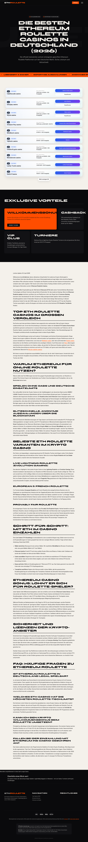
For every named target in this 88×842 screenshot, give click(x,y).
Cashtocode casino (14, 94)
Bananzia (50, 778)
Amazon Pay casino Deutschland (67, 123)
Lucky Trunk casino (14, 166)
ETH (14, 3)
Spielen (75, 2)
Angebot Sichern (13, 225)
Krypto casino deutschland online (67, 148)
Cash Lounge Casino (23, 771)
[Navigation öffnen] (82, 3)
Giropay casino (12, 104)
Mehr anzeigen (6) (44, 179)
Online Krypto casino (14, 149)
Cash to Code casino (68, 90)
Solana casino (70, 340)
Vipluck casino (12, 141)
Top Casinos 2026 (36, 796)
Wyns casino (11, 115)
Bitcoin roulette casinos (35, 349)
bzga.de (66, 819)
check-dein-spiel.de (74, 819)
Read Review (67, 94)
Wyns (65, 343)
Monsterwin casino (14, 158)
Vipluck (67, 139)
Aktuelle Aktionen (36, 798)
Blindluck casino (13, 133)
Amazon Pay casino (14, 125)
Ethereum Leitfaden (36, 800)
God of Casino (12, 174)
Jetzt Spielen (67, 101)
